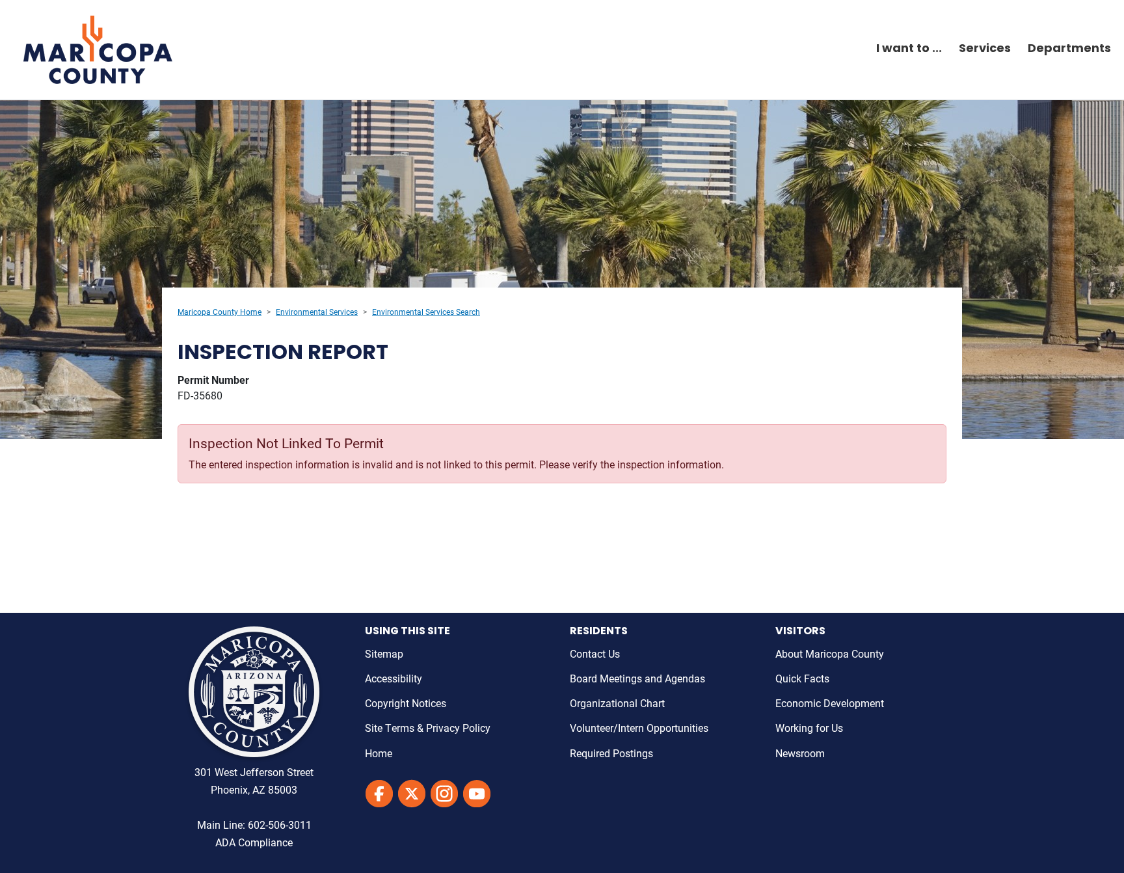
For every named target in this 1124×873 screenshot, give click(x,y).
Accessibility (393, 678)
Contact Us (595, 653)
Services (985, 49)
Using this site (407, 631)
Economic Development (829, 703)
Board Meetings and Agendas (637, 678)
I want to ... (909, 49)
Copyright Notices (405, 703)
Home (378, 753)
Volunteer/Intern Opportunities (639, 727)
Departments (1069, 49)
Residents (599, 631)
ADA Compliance (254, 842)
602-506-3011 (280, 824)
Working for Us (809, 727)
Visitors (800, 631)
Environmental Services (317, 311)
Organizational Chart (617, 703)
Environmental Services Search (426, 311)
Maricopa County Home (219, 311)
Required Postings (611, 753)
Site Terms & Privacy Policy (427, 727)
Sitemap (384, 653)
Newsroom (800, 753)
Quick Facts (802, 678)
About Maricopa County (829, 653)
